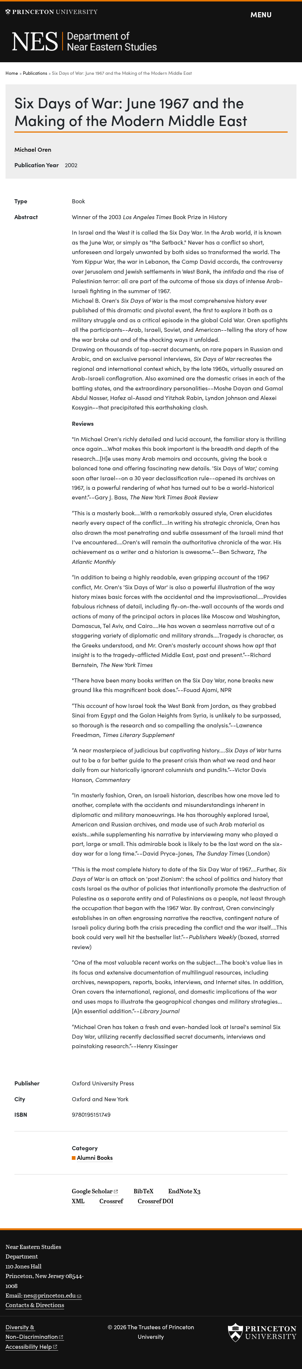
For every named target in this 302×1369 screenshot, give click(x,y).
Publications (35, 73)
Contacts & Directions (35, 1304)
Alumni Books (95, 1157)
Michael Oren (32, 149)
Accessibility (29, 1346)
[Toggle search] (291, 15)
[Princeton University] (52, 12)
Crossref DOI (155, 1201)
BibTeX (144, 1191)
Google (92, 1191)
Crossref (111, 1201)
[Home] (84, 45)
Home (12, 73)
